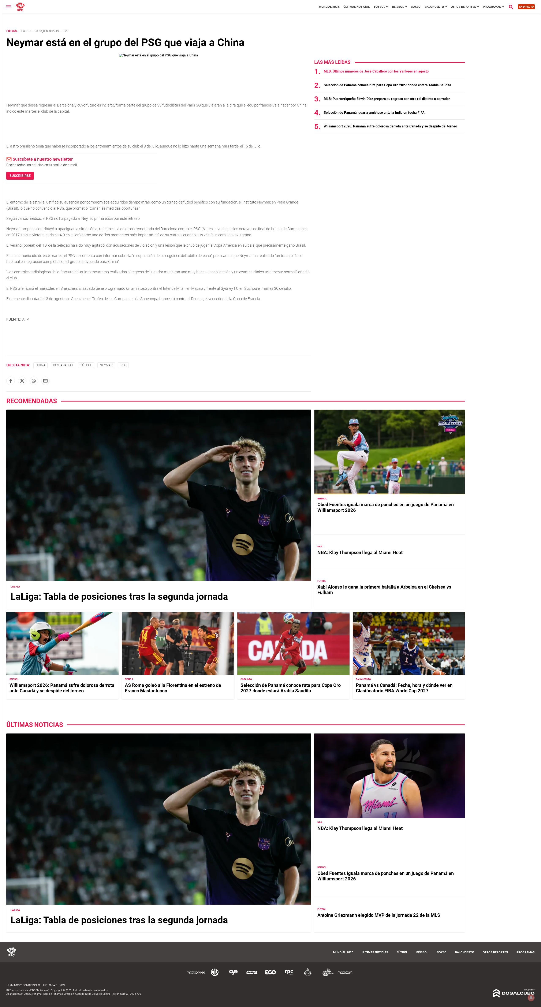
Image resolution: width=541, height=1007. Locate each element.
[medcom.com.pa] (345, 976)
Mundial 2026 (329, 6)
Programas (492, 6)
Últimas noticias (356, 6)
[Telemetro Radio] (326, 976)
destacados (63, 365)
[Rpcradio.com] (289, 976)
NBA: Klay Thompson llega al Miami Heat (360, 552)
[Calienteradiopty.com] (307, 976)
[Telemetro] (214, 976)
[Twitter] (22, 381)
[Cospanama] (252, 976)
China (40, 365)
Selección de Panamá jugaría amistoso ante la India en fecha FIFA (374, 113)
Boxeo (416, 6)
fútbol (86, 365)
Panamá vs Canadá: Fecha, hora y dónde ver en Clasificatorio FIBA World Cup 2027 (404, 688)
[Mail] (45, 381)
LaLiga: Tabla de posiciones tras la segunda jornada (119, 596)
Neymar (106, 365)
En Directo (526, 6)
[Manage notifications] (531, 997)
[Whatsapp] (34, 381)
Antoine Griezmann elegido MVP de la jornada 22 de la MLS (378, 915)
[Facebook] (10, 381)
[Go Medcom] (196, 976)
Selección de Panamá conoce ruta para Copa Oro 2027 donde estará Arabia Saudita (387, 85)
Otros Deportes (463, 6)
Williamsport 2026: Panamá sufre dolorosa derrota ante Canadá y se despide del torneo (390, 126)
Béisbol (398, 6)
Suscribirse (20, 176)
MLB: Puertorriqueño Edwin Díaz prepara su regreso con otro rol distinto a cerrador (387, 99)
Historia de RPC (54, 985)
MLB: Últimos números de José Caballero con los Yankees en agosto (376, 71)
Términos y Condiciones (23, 985)
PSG (123, 365)
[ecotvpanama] (270, 976)
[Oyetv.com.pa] (233, 976)
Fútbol (379, 6)
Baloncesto (434, 6)
